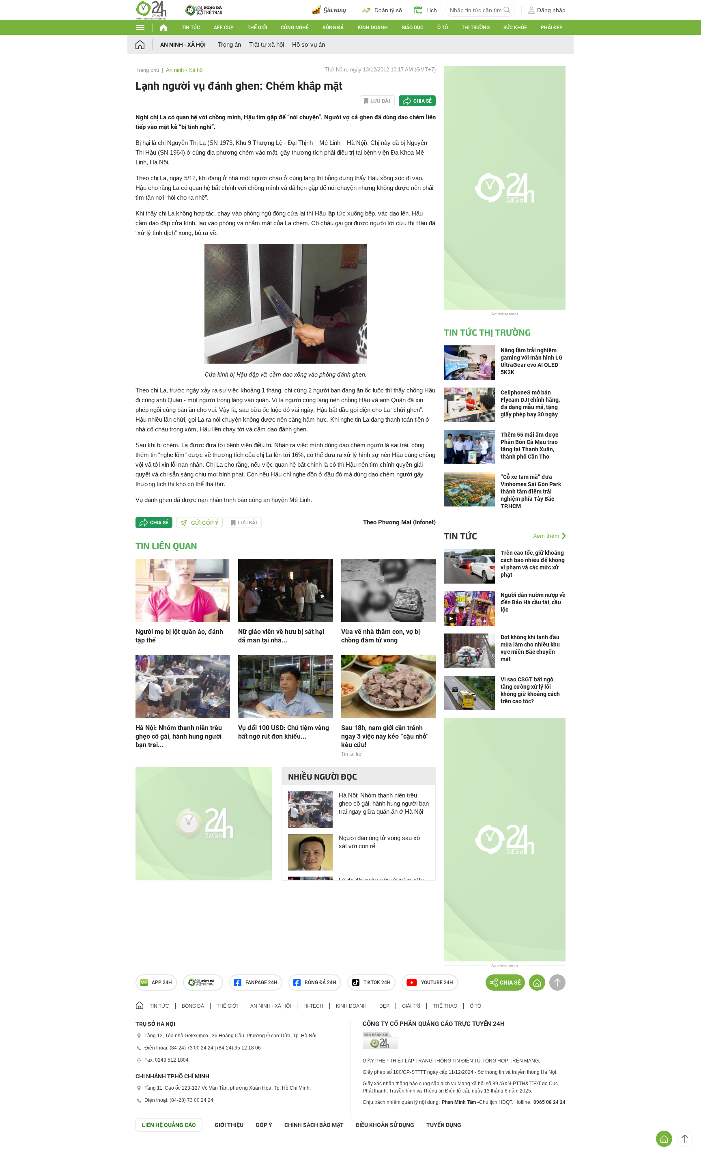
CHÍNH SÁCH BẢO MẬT (314, 1125)
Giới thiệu (229, 1125)
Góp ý (264, 1125)
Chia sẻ (422, 101)
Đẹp (384, 1006)
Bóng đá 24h (320, 982)
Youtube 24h (437, 982)
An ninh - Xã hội (183, 44)
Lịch (431, 10)
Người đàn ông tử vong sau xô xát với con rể (379, 841)
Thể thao (445, 1006)
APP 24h (162, 982)
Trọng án (229, 44)
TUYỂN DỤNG (443, 1125)
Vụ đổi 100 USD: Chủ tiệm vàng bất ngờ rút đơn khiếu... (283, 732)
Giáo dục (413, 27)
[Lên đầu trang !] (685, 1139)
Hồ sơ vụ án (308, 44)
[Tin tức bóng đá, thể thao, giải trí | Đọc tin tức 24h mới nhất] (151, 9)
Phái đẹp (552, 27)
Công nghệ (295, 27)
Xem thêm (546, 535)
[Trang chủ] (147, 44)
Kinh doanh (373, 27)
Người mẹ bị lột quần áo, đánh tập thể (179, 636)
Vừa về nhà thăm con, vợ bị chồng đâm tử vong (380, 636)
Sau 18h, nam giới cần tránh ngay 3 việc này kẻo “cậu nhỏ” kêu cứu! (385, 736)
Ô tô (442, 27)
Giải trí (411, 1006)
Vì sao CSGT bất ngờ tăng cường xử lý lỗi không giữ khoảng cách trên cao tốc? (530, 690)
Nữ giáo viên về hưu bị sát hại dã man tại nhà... (281, 636)
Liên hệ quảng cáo (169, 1125)
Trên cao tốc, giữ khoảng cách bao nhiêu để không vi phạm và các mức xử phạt (533, 563)
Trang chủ (147, 70)
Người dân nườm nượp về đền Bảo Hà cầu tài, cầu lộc (533, 602)
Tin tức (191, 27)
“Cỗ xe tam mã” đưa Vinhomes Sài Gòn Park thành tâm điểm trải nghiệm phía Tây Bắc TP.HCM (531, 491)
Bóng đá (333, 27)
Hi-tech (313, 1006)
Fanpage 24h (261, 982)
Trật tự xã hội (266, 44)
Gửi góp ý (205, 522)
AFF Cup (224, 27)
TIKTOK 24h (377, 982)
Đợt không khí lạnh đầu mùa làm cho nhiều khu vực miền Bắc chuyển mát (530, 648)
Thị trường (476, 27)
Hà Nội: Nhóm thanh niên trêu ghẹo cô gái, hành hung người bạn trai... (178, 736)
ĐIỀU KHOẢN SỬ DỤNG (385, 1125)
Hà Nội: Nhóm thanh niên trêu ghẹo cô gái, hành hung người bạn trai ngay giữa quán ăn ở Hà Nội (384, 803)
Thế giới (257, 27)
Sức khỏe (515, 27)
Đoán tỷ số (388, 10)
